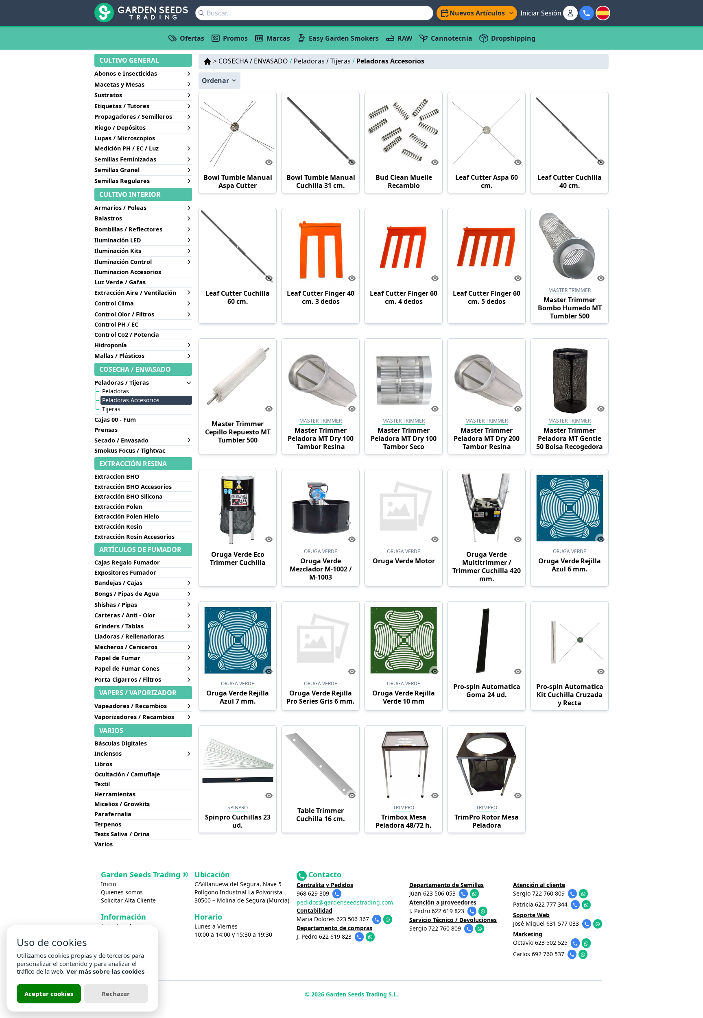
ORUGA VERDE (320, 551)
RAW (404, 38)
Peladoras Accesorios (390, 61)
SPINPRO (237, 807)
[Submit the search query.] (201, 13)
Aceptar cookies (48, 994)
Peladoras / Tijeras (324, 61)
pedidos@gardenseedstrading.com (345, 902)
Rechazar (116, 994)
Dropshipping (513, 38)
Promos (235, 38)
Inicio (108, 884)
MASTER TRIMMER (569, 290)
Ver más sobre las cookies (105, 971)
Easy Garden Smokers (344, 38)
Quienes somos (122, 892)
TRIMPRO (403, 807)
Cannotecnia (451, 38)
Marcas (278, 38)
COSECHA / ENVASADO (255, 61)
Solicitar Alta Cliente (128, 900)
